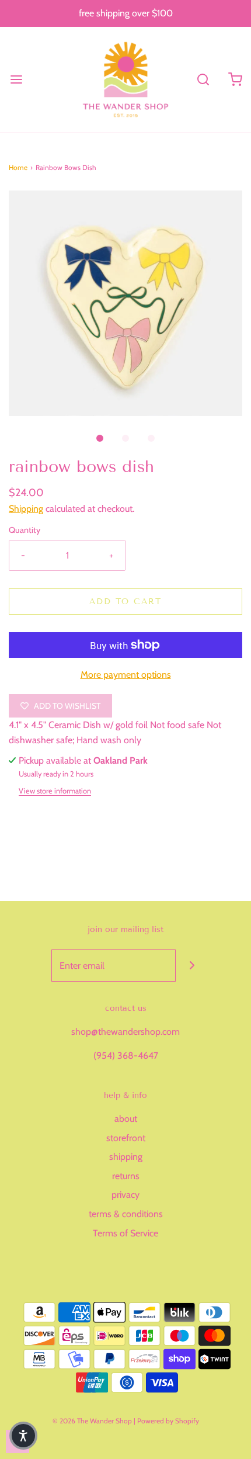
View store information (55, 790)
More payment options (126, 674)
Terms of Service (125, 1233)
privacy (125, 1194)
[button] (125, 303)
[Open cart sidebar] (235, 79)
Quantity (24, 530)
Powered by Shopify (168, 1420)
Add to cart (125, 602)
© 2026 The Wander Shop (93, 1420)
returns (126, 1175)
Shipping (26, 508)
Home (18, 167)
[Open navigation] (16, 79)
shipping (125, 1156)
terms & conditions (126, 1213)
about (125, 1118)
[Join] (192, 965)
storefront (125, 1137)
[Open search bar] (203, 79)
